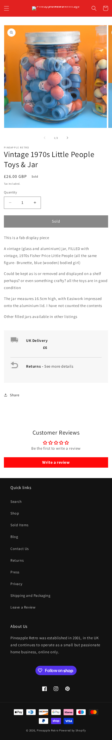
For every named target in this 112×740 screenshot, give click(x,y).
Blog (14, 536)
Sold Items (19, 525)
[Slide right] (67, 137)
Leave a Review (22, 607)
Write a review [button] (56, 462)
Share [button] (15, 395)
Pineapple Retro (48, 730)
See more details (58, 366)
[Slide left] (44, 137)
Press (15, 572)
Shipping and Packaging (30, 595)
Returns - (35, 366)
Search (16, 501)
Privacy (16, 583)
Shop (14, 513)
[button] (6, 8)
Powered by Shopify (72, 730)
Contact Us (19, 548)
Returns (17, 560)
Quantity (10, 192)
